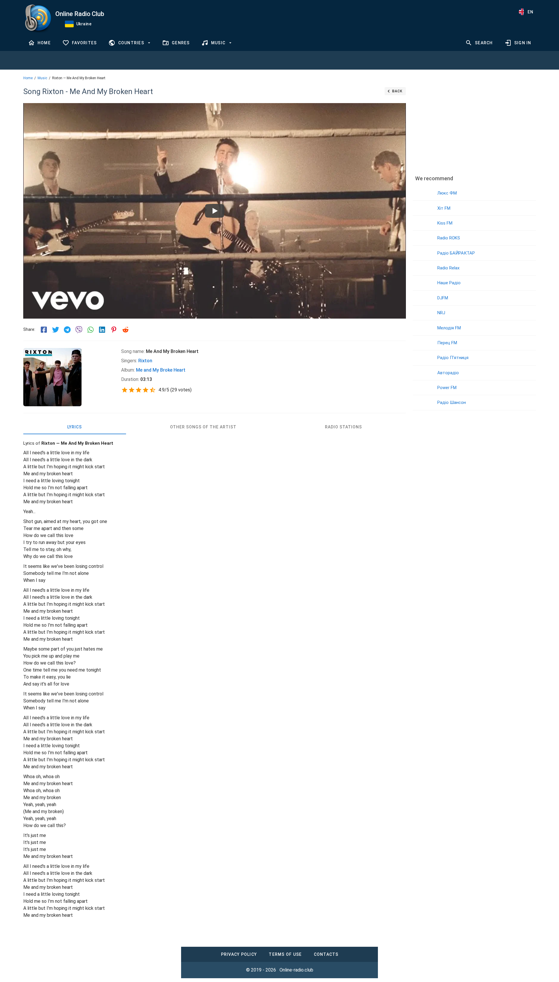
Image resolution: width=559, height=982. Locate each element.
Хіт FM (443, 208)
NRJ (441, 312)
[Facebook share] (44, 329)
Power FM (447, 387)
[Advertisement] (474, 126)
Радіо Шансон (451, 402)
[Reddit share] (125, 329)
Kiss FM (444, 223)
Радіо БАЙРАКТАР (456, 253)
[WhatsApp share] (90, 329)
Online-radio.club (296, 970)
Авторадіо (448, 372)
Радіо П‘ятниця (452, 357)
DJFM (442, 298)
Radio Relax (448, 268)
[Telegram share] (67, 329)
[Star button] (124, 389)
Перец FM (447, 342)
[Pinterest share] (114, 329)
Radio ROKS (448, 238)
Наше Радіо (449, 282)
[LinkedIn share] (102, 329)
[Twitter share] (55, 329)
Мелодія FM (449, 328)
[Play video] (214, 211)
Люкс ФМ (447, 193)
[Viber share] (79, 329)
